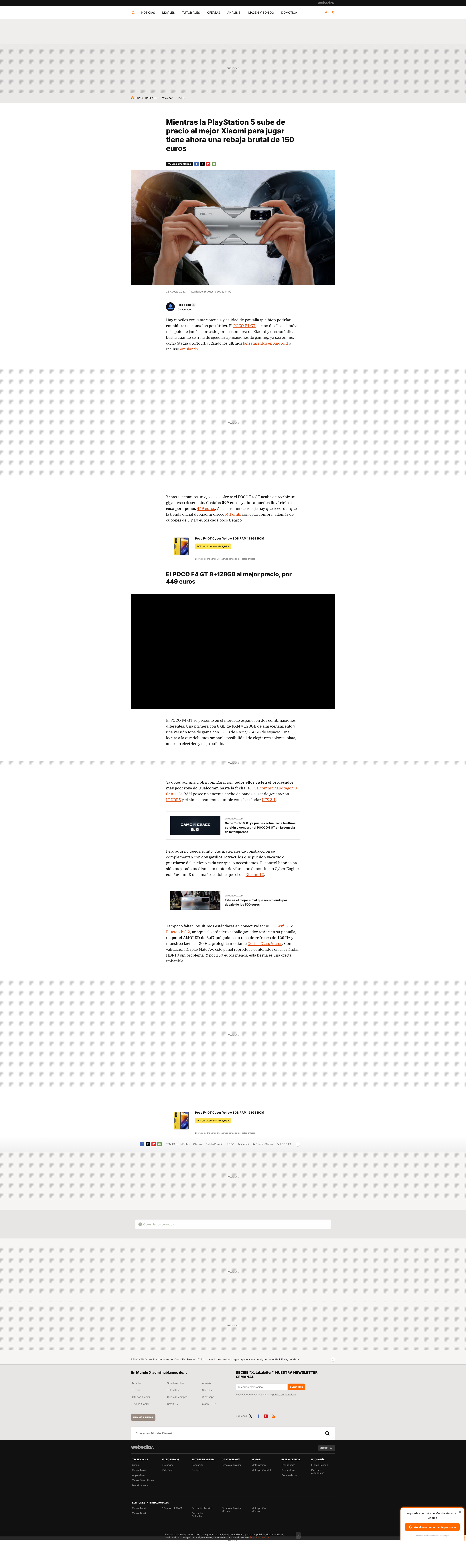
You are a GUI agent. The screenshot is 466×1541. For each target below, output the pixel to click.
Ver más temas (143, 1417)
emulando (189, 348)
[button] (186, 305)
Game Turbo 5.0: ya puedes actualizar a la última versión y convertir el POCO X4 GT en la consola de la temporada (260, 827)
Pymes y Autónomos (317, 1471)
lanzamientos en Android (265, 343)
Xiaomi (245, 1144)
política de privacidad (284, 1394)
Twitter (333, 12)
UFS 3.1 (269, 799)
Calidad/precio (214, 1144)
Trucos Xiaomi (140, 1403)
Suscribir (296, 1386)
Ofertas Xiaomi (264, 1144)
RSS (273, 1415)
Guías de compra (177, 1396)
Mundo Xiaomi (140, 1485)
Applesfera (138, 1475)
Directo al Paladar (231, 1464)
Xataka (135, 1464)
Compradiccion (289, 1475)
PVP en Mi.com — (213, 546)
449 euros (206, 508)
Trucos (136, 1390)
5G (272, 925)
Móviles (168, 12)
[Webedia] (326, 3)
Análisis (233, 12)
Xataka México (140, 1508)
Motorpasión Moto (262, 1470)
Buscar (327, 1433)
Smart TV (172, 1403)
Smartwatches (175, 1383)
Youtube (266, 1415)
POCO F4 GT (244, 325)
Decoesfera (288, 1470)
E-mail (214, 164)
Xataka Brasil (139, 1513)
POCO (181, 97)
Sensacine (198, 1464)
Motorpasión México (259, 1509)
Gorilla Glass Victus (265, 943)
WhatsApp (167, 97)
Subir (324, 1448)
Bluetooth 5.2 (178, 931)
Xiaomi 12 (255, 874)
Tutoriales (191, 12)
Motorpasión (259, 1464)
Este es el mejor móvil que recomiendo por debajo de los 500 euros (256, 902)
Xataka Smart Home (143, 1480)
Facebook (326, 12)
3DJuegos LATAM (172, 1508)
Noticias (148, 12)
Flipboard (208, 164)
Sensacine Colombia (198, 1515)
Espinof (196, 1470)
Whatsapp (208, 1396)
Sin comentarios (181, 163)
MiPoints (233, 514)
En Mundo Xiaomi (234, 818)
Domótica (289, 12)
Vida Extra (167, 1470)
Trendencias (288, 1464)
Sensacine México (202, 1508)
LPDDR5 (173, 799)
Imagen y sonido (261, 12)
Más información (259, 1537)
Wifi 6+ (283, 925)
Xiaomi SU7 (209, 1403)
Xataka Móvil (139, 1470)
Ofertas (213, 12)
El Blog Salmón (319, 1464)
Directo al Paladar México (231, 1509)
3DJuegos (167, 1464)
